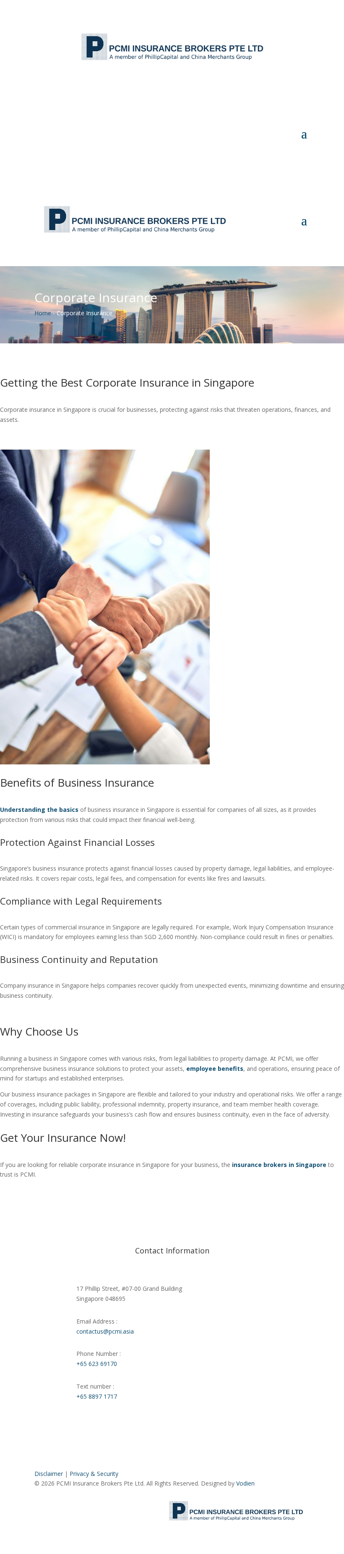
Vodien (245, 1483)
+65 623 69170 (96, 1364)
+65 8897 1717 (96, 1396)
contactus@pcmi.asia (105, 1331)
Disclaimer (48, 1474)
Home (42, 313)
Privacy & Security (94, 1474)
